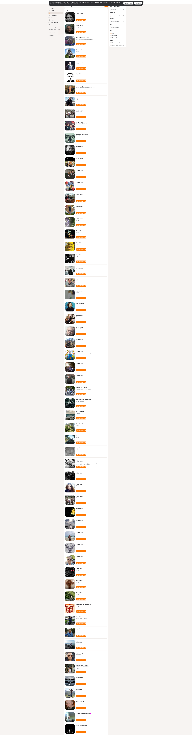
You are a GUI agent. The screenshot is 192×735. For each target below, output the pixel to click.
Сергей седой (79, 423)
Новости (50, 31)
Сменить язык (52, 27)
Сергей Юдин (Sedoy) (81, 387)
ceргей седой (79, 158)
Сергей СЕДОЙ (80, 411)
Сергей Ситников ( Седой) (82, 37)
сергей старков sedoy (81, 725)
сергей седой (79, 194)
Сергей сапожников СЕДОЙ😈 (83, 713)
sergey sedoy (79, 25)
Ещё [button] (54, 31)
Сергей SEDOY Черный (82, 665)
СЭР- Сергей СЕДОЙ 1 (81, 267)
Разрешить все (128, 3)
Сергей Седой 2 (80, 351)
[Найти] (106, 6)
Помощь (58, 29)
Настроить (138, 3)
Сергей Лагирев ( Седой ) (82, 134)
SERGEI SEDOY (80, 677)
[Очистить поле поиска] (103, 5)
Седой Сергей (79, 436)
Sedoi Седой (79, 689)
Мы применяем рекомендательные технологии (55, 34)
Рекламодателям (52, 29)
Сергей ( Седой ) (80, 653)
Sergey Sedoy (79, 13)
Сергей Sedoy (79, 472)
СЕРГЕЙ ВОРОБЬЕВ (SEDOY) (83, 399)
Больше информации (72, 3)
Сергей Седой (79, 74)
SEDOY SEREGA (80, 701)
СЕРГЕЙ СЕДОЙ (80, 303)
